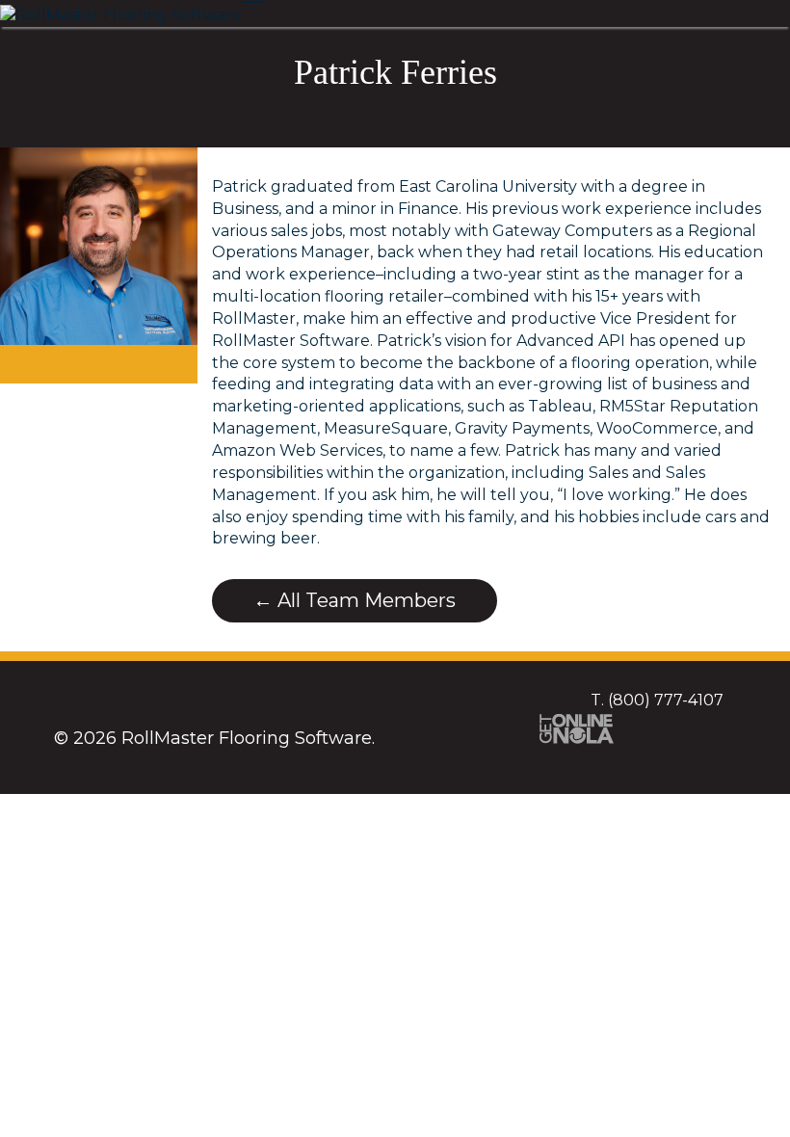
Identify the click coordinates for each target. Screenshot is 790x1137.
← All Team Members (354, 600)
